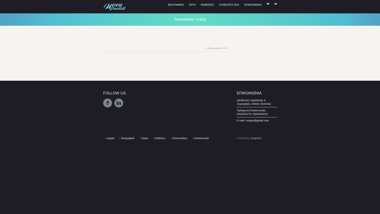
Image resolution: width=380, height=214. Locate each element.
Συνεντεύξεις (179, 138)
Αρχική (110, 138)
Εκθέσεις (160, 138)
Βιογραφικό (128, 138)
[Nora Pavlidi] (115, 3)
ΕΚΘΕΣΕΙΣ (207, 4)
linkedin (118, 103)
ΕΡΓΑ (192, 4)
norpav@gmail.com (257, 120)
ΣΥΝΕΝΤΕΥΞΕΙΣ (229, 4)
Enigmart (256, 138)
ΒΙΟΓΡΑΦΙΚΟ (176, 4)
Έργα (145, 138)
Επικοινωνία (201, 138)
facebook (107, 103)
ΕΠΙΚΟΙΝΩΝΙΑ (253, 4)
